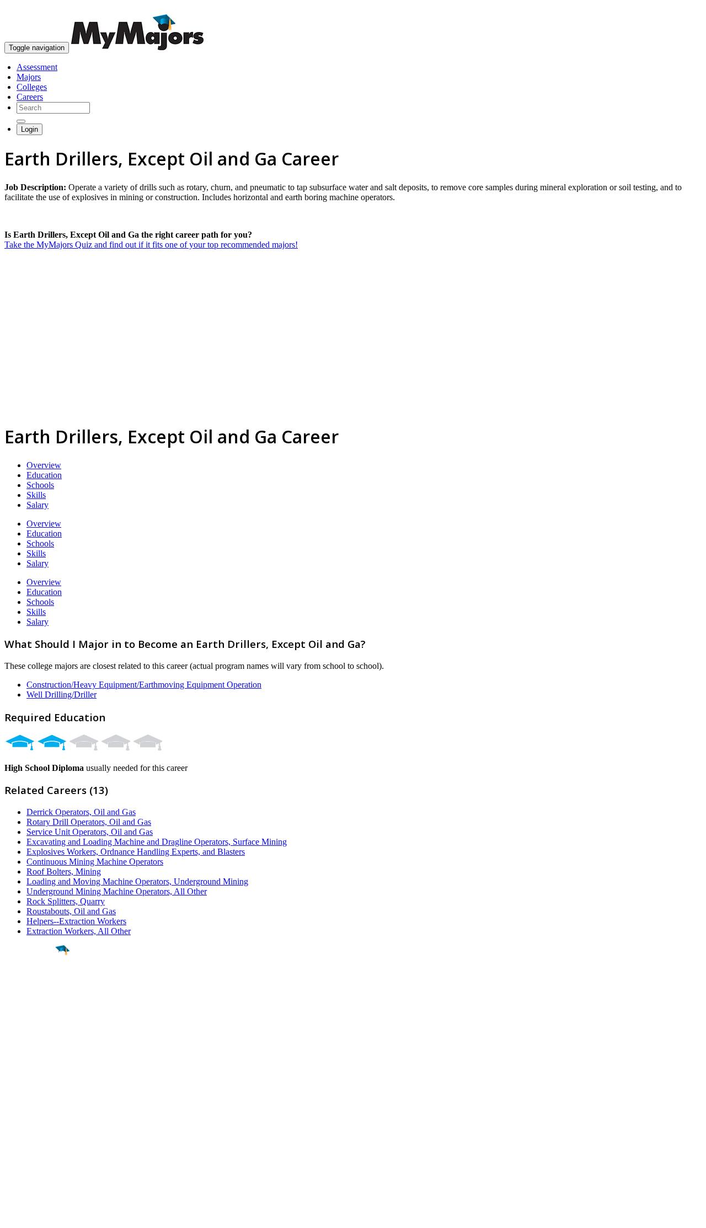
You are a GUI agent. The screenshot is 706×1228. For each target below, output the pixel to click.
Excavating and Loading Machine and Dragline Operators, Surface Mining (156, 841)
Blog (13, 1149)
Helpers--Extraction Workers (76, 921)
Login (29, 129)
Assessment (37, 67)
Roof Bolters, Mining (63, 871)
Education (44, 475)
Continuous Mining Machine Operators (94, 861)
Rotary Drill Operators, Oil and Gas (88, 822)
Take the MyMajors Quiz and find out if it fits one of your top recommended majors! (151, 244)
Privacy (45, 1214)
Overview (43, 465)
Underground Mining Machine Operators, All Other (116, 891)
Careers (30, 96)
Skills (36, 495)
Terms (15, 1214)
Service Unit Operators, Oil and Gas (89, 831)
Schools (40, 485)
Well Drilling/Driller (61, 694)
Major (30, 988)
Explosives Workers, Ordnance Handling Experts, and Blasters (135, 851)
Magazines (23, 1129)
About (17, 1077)
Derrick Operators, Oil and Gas (81, 812)
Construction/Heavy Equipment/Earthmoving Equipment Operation (143, 684)
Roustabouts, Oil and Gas (71, 911)
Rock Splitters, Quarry (65, 901)
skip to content (679, 8)
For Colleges (26, 1119)
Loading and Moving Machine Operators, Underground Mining (137, 881)
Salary (37, 505)
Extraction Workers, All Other (78, 931)
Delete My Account (38, 1139)
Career (32, 1035)
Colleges (32, 87)
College (33, 1012)
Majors (29, 77)
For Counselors (31, 1109)
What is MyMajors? (38, 1099)
